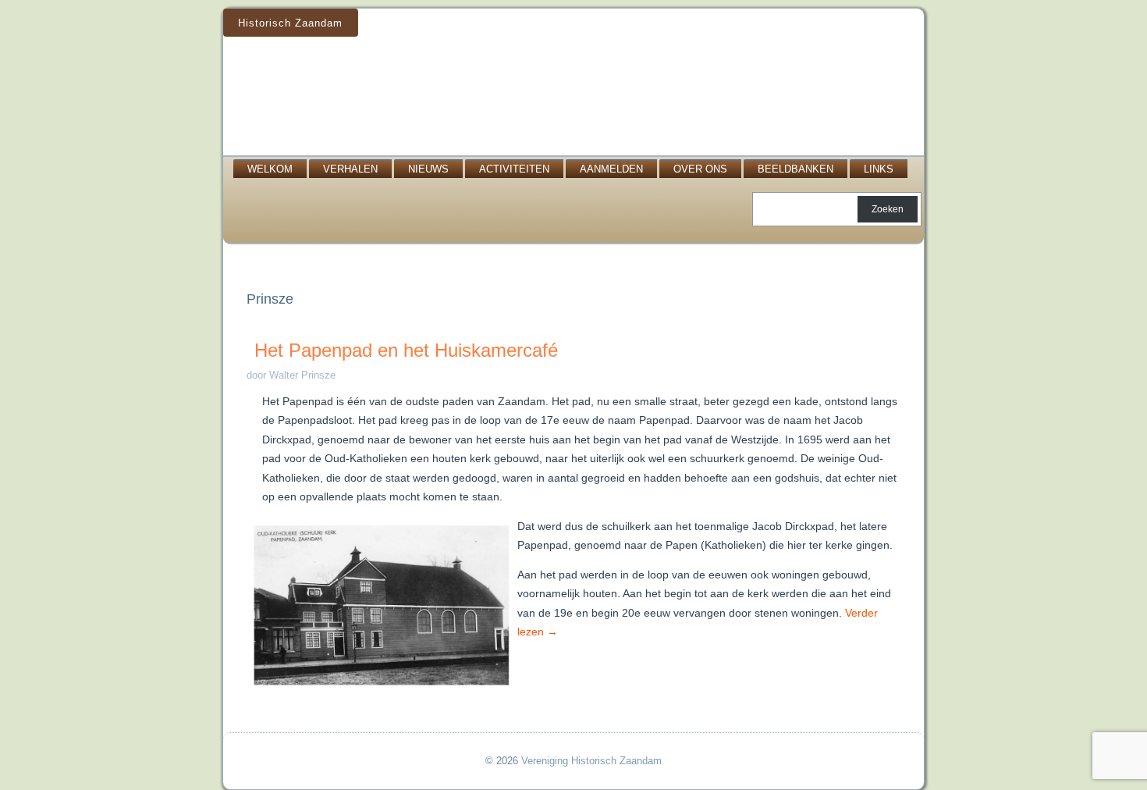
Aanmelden (611, 169)
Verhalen (350, 169)
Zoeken (888, 209)
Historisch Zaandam (290, 23)
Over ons (700, 169)
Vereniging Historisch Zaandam (591, 761)
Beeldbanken (795, 169)
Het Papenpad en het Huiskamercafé (406, 350)
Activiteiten (514, 169)
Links (878, 169)
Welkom (270, 169)
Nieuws (428, 169)
